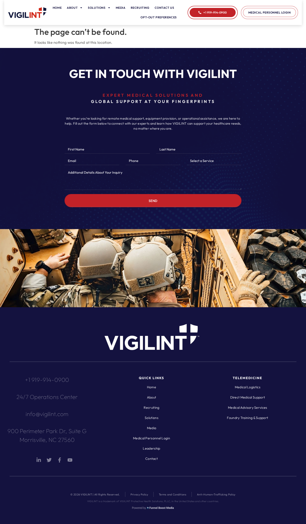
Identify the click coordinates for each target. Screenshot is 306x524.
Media (121, 8)
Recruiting (140, 8)
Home (57, 8)
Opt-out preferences (159, 17)
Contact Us (164, 8)
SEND (153, 201)
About (72, 8)
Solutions (96, 8)
